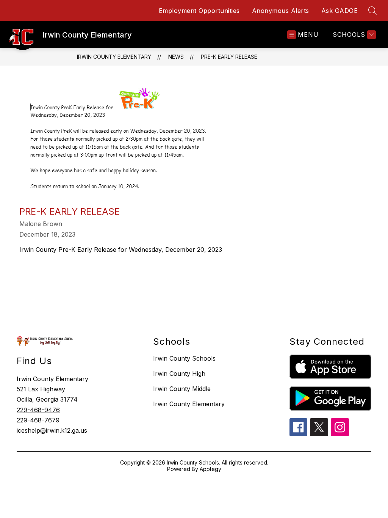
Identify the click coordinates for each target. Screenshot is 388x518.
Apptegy (210, 469)
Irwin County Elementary (114, 56)
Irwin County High (179, 373)
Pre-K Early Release (229, 56)
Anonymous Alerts (280, 10)
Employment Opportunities (199, 10)
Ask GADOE (339, 10)
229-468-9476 (38, 410)
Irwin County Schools (184, 358)
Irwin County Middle (182, 388)
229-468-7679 (38, 420)
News (176, 56)
